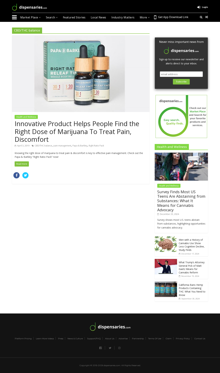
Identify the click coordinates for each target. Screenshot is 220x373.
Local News (98, 17)
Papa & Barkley (80, 145)
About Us (109, 338)
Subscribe (181, 81)
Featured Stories (74, 17)
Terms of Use (154, 338)
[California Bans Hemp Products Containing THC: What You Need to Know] (166, 283)
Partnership (138, 338)
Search (51, 17)
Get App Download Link (173, 17)
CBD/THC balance (43, 145)
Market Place (29, 17)
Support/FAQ (94, 338)
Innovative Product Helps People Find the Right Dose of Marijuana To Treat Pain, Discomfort (77, 131)
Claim (169, 338)
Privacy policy (183, 338)
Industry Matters (123, 17)
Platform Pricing (23, 338)
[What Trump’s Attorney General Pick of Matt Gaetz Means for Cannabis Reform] (166, 260)
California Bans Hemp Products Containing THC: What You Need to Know (192, 290)
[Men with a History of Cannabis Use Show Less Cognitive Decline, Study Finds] (166, 238)
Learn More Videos (45, 338)
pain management (62, 145)
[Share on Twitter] (25, 177)
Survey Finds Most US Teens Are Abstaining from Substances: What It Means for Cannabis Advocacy (181, 200)
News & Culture (75, 338)
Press (60, 338)
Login (205, 7)
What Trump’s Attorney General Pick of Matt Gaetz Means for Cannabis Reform (192, 267)
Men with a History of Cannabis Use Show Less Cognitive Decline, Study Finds (192, 245)
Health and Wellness (26, 116)
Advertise (123, 338)
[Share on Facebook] (16, 177)
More (144, 17)
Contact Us (199, 338)
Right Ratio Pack (96, 145)
